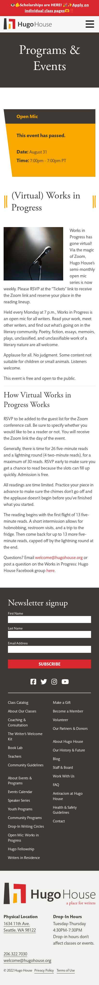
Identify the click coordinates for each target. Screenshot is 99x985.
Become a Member (68, 711)
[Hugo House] (49, 893)
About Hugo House (68, 741)
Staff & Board (63, 767)
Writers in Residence (24, 857)
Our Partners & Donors (70, 728)
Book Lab (15, 747)
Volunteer (60, 720)
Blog (56, 758)
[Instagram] (54, 682)
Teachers (14, 756)
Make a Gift (62, 702)
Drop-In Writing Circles (26, 826)
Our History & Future (69, 750)
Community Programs (25, 817)
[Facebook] (33, 682)
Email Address (18, 643)
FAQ (56, 784)
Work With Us (63, 776)
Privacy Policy (44, 970)
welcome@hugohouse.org (59, 557)
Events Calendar (20, 791)
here (50, 570)
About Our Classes (22, 711)
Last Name (15, 628)
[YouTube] (65, 682)
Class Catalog (18, 702)
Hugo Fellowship (21, 849)
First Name (15, 613)
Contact (59, 821)
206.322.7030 (15, 954)
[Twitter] (44, 682)
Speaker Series (19, 800)
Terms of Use (66, 970)
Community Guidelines (25, 765)
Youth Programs (20, 809)
